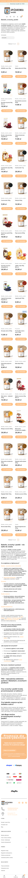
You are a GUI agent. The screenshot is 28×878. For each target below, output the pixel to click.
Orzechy (3, 581)
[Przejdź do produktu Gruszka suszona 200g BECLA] (7, 253)
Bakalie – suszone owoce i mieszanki (11, 566)
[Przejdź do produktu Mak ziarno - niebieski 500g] (7, 384)
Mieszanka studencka (9, 577)
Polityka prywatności (5, 855)
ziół (22, 616)
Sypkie (16, 66)
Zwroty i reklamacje (5, 839)
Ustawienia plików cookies (7, 857)
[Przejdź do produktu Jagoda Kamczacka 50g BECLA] (7, 286)
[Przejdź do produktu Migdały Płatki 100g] (7, 481)
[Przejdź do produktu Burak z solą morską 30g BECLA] (7, 123)
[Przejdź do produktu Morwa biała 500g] (7, 514)
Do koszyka (8, 76)
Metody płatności (5, 835)
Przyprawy (17, 328)
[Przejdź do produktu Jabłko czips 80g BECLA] (21, 253)
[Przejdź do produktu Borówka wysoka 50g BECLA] (7, 88)
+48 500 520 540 (12, 809)
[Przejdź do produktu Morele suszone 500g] (21, 481)
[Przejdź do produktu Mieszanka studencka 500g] (7, 449)
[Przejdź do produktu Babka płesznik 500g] (21, 56)
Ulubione (3, 870)
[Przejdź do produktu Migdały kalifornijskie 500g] (21, 449)
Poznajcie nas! (4, 824)
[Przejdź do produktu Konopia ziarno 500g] (7, 318)
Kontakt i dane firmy (5, 822)
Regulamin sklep (4, 850)
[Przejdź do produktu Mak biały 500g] (21, 351)
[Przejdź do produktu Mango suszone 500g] (7, 416)
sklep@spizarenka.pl (13, 808)
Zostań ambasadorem (6, 842)
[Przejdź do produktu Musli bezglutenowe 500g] (21, 514)
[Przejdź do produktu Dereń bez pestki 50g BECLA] (7, 221)
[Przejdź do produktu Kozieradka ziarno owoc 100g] (21, 318)
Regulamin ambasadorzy (6, 852)
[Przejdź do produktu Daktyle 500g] (21, 188)
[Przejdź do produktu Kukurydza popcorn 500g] (7, 351)
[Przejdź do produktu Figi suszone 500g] (21, 221)
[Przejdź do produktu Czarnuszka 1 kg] (21, 155)
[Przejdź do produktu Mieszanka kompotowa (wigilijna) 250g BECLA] (21, 416)
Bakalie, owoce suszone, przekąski (6, 99)
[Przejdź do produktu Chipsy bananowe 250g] (21, 123)
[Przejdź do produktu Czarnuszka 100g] (7, 188)
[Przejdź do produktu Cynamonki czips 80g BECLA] (7, 155)
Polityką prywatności (16, 756)
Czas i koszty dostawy (6, 837)
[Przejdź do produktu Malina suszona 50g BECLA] (21, 384)
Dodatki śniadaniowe (6, 606)
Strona (10, 44)
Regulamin (18, 753)
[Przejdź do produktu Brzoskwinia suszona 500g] (21, 88)
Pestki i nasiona (5, 594)
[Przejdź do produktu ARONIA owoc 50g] (7, 56)
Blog (2, 827)
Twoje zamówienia (5, 865)
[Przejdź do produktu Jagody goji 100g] (21, 286)
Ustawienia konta (5, 868)
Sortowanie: (3, 35)
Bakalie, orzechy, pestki (6, 66)
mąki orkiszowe (8, 619)
